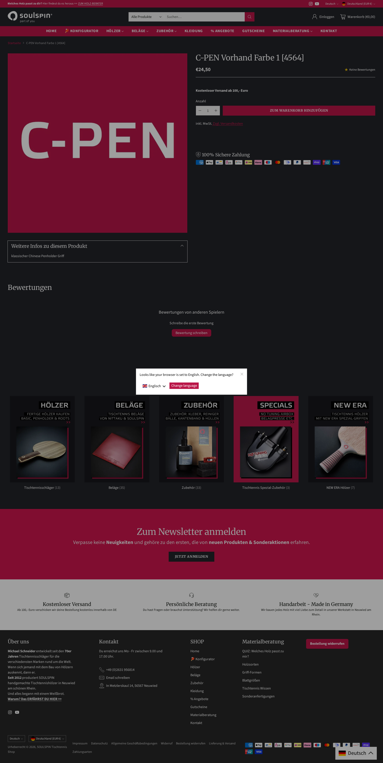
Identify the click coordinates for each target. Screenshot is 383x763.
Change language (184, 385)
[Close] (241, 374)
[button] (154, 386)
